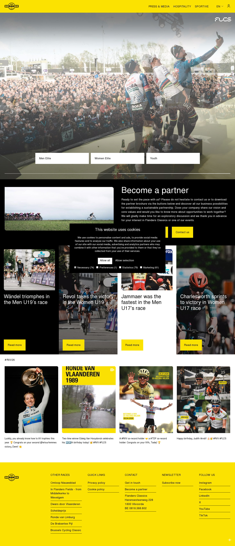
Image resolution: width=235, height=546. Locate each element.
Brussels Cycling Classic (66, 530)
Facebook (205, 489)
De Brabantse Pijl (62, 523)
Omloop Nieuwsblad (63, 483)
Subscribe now (171, 483)
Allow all (105, 260)
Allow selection (124, 260)
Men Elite (45, 158)
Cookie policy (96, 489)
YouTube (204, 509)
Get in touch (132, 483)
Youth (153, 158)
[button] (61, 173)
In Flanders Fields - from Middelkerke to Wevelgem (66, 493)
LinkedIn (204, 496)
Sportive (202, 6)
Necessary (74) (85, 268)
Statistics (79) (130, 268)
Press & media (159, 6)
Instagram (205, 483)
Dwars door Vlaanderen (65, 504)
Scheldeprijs (58, 510)
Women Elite (103, 158)
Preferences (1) (108, 268)
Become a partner (136, 489)
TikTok (203, 515)
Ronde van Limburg (63, 517)
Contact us (182, 232)
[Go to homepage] (12, 6)
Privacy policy (96, 483)
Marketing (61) (151, 268)
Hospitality (182, 6)
